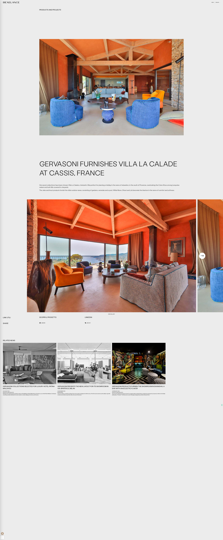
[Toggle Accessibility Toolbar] (2, 533)
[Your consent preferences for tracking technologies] (222, 405)
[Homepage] (11, 2)
